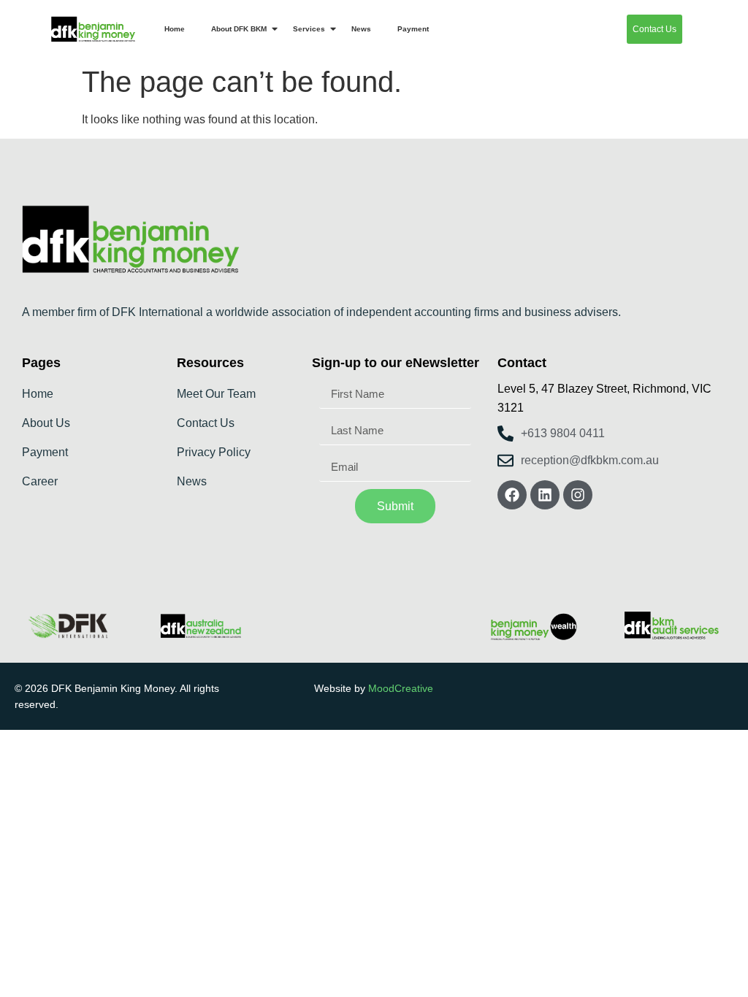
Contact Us (205, 423)
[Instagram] (577, 494)
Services (309, 29)
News (361, 29)
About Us (46, 423)
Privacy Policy (214, 452)
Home (174, 29)
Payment (413, 29)
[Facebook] (512, 494)
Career (40, 481)
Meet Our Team (216, 394)
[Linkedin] (545, 494)
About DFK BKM (239, 29)
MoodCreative (400, 688)
